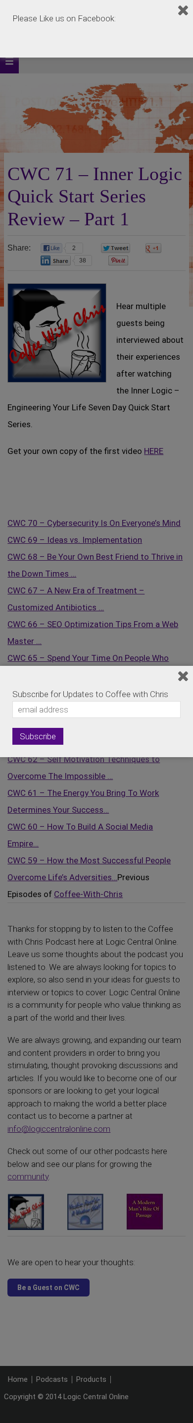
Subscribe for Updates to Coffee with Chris (90, 694)
